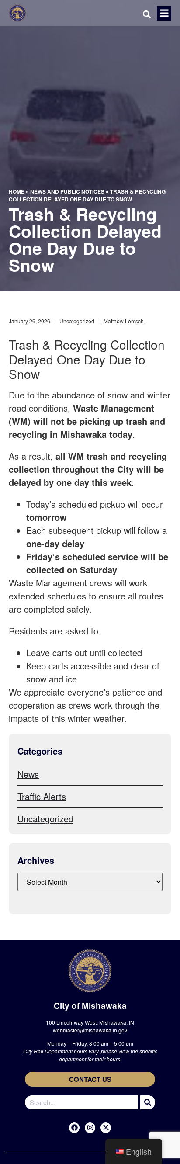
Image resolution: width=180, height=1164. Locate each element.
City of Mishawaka (90, 1006)
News (28, 774)
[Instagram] (90, 1127)
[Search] (146, 1102)
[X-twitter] (105, 1127)
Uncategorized (76, 321)
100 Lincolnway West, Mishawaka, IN (90, 1022)
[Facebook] (74, 1127)
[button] (164, 13)
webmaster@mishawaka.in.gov (90, 1030)
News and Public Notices (67, 191)
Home (16, 191)
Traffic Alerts (41, 796)
